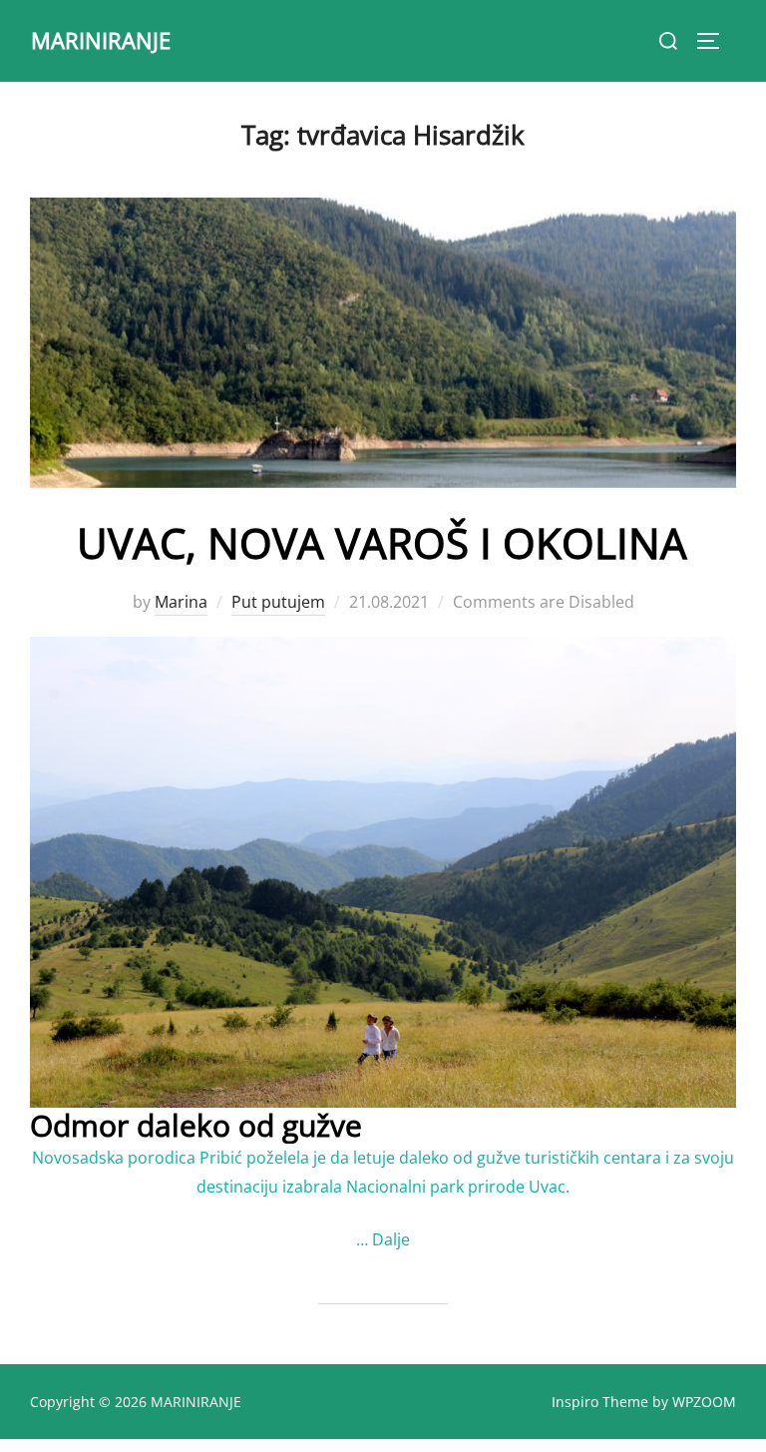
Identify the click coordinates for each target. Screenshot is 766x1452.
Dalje (391, 1239)
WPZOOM (704, 1401)
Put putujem (278, 602)
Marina (181, 602)
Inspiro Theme (600, 1401)
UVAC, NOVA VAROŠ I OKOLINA (382, 542)
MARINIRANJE (101, 40)
